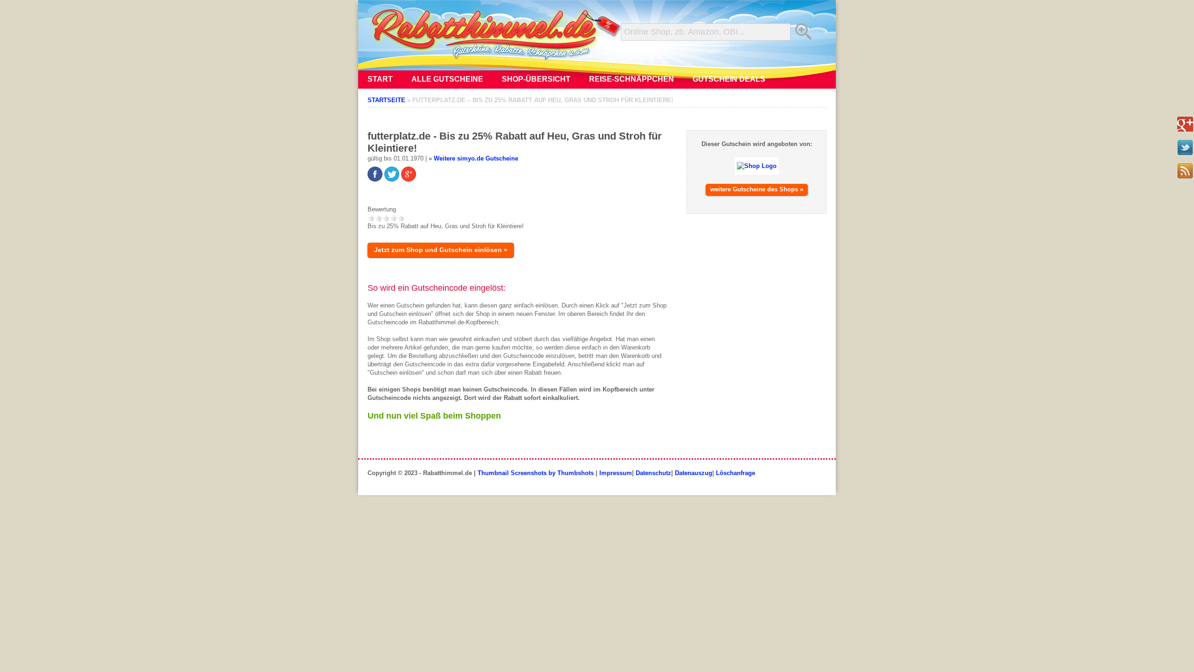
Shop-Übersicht (536, 79)
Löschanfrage (735, 472)
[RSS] (1185, 170)
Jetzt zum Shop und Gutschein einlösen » (440, 249)
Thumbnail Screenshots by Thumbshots (536, 472)
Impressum (615, 472)
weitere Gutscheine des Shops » (756, 189)
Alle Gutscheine (447, 79)
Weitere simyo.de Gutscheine (476, 158)
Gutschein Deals (729, 79)
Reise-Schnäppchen (631, 79)
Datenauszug (693, 472)
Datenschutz (653, 472)
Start (380, 79)
